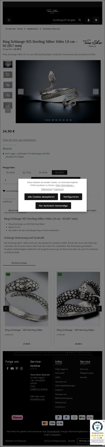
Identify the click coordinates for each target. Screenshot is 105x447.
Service (85, 361)
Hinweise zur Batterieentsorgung (63, 396)
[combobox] (64, 20)
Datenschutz (60, 402)
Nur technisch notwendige (53, 205)
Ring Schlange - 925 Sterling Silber (24, 330)
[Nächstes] (96, 92)
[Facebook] (8, 369)
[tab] (15, 210)
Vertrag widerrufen (88, 440)
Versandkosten (53, 431)
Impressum (60, 407)
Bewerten (7, 148)
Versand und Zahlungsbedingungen (65, 383)
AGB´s (58, 377)
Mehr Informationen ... (65, 185)
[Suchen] (80, 20)
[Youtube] (12, 369)
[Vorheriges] (21, 92)
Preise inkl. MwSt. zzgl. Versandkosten (19, 140)
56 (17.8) (27, 172)
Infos (58, 361)
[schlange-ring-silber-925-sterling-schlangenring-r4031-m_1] (58, 91)
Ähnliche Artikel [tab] (19, 263)
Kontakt (83, 377)
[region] (52, 91)
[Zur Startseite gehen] (52, 11)
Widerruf (59, 390)
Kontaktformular (37, 399)
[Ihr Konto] (88, 20)
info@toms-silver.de (39, 389)
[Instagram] (21, 369)
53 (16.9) (10, 172)
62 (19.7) (59, 172)
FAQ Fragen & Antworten (61, 371)
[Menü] (8, 20)
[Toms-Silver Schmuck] (92, 45)
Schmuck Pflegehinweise (86, 371)
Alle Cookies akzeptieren (41, 196)
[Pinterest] (17, 369)
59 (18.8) (43, 172)
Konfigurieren (71, 196)
